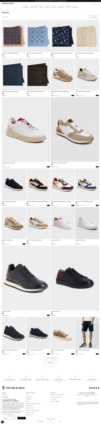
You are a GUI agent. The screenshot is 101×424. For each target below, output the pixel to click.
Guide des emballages (55, 401)
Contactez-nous (29, 414)
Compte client (29, 396)
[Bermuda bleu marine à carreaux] (87, 334)
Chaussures (47, 7)
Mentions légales (41, 421)
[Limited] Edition (61, 7)
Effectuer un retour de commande (32, 410)
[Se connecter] (95, 4)
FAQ (27, 394)
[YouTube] (98, 388)
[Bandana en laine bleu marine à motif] (14, 75)
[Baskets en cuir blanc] (63, 224)
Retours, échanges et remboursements (33, 403)
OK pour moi (21, 418)
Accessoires (53, 7)
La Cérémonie (75, 7)
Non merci (5, 418)
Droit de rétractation (30, 412)
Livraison (28, 401)
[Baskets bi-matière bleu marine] (14, 185)
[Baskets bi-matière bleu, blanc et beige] (87, 185)
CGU (60, 421)
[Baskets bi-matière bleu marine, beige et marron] (38, 185)
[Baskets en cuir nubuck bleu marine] (14, 334)
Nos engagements (5, 396)
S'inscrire (96, 398)
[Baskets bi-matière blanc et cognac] (75, 130)
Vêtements (41, 7)
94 (53, 366)
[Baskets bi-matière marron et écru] (38, 224)
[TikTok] (94, 388)
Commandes (28, 399)
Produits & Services (30, 405)
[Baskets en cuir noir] (26, 279)
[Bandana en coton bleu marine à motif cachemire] (63, 37)
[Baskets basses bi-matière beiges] (87, 75)
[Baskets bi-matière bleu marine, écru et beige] (63, 185)
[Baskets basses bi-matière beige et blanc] (63, 75)
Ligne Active (68, 7)
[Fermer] (99, 1)
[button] (2, 422)
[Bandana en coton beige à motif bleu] (14, 37)
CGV (50, 421)
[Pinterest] (96, 388)
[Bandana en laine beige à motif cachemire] (87, 37)
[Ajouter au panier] (24, 51)
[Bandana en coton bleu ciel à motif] (38, 37)
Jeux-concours (53, 399)
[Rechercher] (64, 4)
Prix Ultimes (25, 7)
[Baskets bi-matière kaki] (14, 224)
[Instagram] (92, 388)
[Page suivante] (55, 366)
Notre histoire (4, 394)
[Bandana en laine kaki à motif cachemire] (38, 75)
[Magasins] (93, 4)
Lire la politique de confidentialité (7, 414)
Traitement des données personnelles (58, 394)
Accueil (3, 10)
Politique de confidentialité (56, 396)
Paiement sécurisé (29, 408)
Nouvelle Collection (34, 7)
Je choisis (13, 418)
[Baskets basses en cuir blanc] (26, 130)
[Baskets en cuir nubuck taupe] (63, 334)
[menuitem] (25, 7)
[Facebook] (90, 388)
